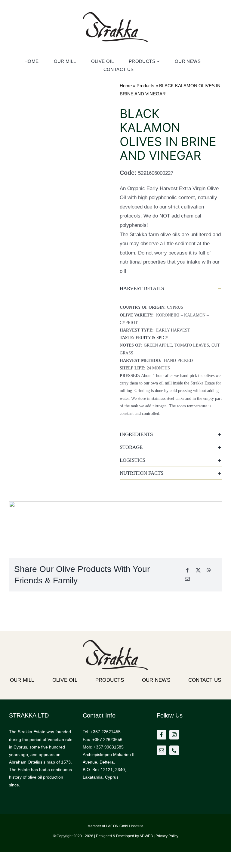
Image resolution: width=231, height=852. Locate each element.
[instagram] (174, 734)
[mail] (161, 750)
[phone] (174, 750)
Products (145, 85)
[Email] (187, 579)
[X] (198, 570)
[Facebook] (187, 570)
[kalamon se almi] (60, 97)
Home (126, 85)
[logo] (115, 14)
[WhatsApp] (209, 570)
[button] (171, 288)
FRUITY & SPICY (152, 337)
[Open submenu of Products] (159, 61)
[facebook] (161, 734)
